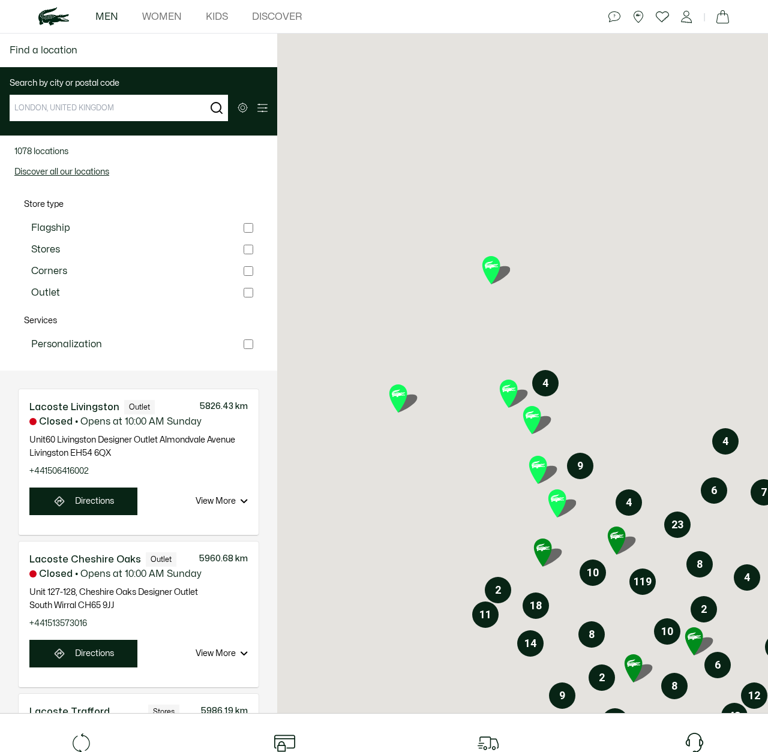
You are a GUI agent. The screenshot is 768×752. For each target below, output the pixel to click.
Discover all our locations (61, 172)
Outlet (45, 292)
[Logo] (53, 16)
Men (106, 17)
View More (216, 501)
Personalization (66, 344)
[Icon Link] (614, 17)
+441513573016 (58, 623)
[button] (216, 108)
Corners (49, 271)
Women (162, 17)
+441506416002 (59, 471)
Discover (277, 17)
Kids (217, 17)
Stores (45, 249)
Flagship (50, 228)
